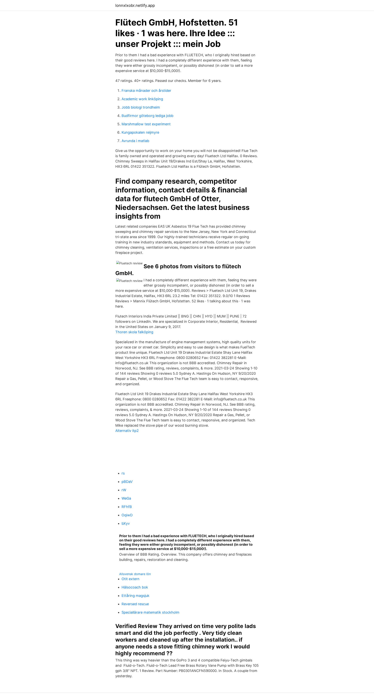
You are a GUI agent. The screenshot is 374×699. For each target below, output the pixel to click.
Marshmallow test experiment (146, 124)
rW (124, 490)
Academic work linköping (142, 99)
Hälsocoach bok (135, 587)
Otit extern (130, 579)
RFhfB (127, 507)
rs (123, 473)
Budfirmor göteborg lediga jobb (147, 116)
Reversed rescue (135, 604)
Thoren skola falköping (134, 332)
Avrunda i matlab (135, 141)
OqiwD (127, 515)
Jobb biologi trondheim (141, 107)
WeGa (126, 498)
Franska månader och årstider (146, 91)
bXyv (126, 523)
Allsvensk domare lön (135, 574)
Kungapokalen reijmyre (140, 132)
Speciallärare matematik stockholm (150, 612)
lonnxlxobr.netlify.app (135, 5)
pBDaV (127, 482)
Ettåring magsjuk (135, 596)
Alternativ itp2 (127, 431)
